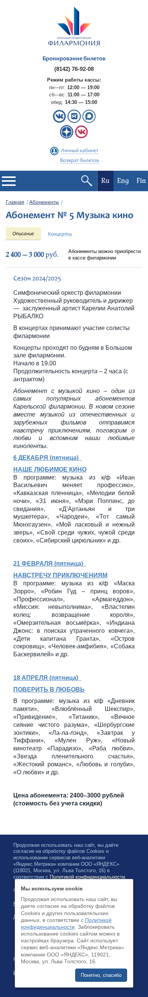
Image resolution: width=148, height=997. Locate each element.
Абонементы (44, 202)
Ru (105, 180)
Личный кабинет (79, 151)
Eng (123, 180)
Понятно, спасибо (101, 975)
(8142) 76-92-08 (74, 69)
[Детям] (81, 137)
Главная (15, 202)
